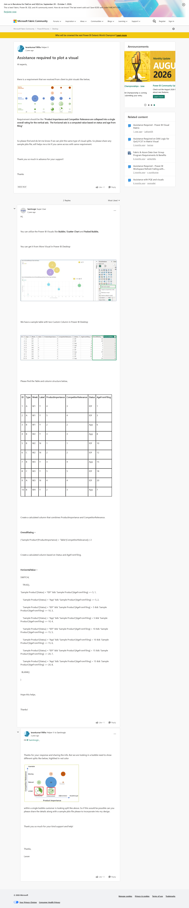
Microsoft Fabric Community (24, 29)
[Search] (154, 21)
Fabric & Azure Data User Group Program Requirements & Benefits (149, 154)
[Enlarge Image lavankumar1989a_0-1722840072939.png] (51, 783)
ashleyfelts (151, 158)
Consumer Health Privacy (49, 902)
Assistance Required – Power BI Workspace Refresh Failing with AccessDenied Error (148, 167)
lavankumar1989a (33, 47)
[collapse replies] (14, 208)
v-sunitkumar (153, 172)
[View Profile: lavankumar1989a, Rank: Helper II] (20, 48)
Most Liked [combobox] (114, 200)
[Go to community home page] (31, 21)
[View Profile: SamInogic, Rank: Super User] (23, 210)
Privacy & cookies (142, 896)
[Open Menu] (173, 29)
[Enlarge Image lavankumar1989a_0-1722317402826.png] (45, 99)
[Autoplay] (145, 105)
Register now (10, 11)
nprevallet (151, 183)
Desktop (55, 29)
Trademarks (170, 896)
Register (162, 21)
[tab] (148, 105)
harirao (150, 145)
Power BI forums (43, 29)
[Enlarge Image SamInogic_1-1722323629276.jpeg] (68, 347)
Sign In (171, 21)
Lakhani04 (148, 131)
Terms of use (157, 896)
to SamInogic (60, 732)
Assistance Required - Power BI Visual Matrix (151, 126)
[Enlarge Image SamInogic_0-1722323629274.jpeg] (68, 280)
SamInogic (31, 209)
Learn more (121, 35)
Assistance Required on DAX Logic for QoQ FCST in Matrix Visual (151, 140)
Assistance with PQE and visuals (148, 179)
